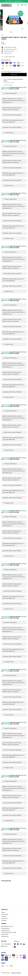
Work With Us (4, 918)
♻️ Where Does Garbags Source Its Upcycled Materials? (13, 121)
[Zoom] (22, 28)
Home (2, 34)
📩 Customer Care (8, 132)
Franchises (3, 920)
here (11, 87)
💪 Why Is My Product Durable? (12, 115)
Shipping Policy (4, 934)
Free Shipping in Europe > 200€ (8, 932)
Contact (3, 912)
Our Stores (3, 916)
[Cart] (22, 5)
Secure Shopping (5, 928)
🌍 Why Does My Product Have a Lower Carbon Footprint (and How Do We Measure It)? (14, 100)
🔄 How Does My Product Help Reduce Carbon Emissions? (12, 108)
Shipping (9, 71)
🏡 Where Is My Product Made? (12, 127)
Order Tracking (4, 914)
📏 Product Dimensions (9, 93)
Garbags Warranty (5, 930)
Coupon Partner (5, 936)
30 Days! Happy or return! (7, 926)
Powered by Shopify (16, 972)
